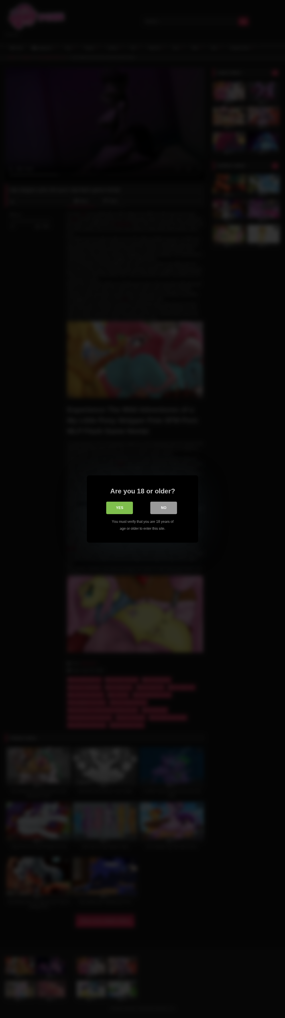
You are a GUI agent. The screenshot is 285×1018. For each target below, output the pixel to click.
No (163, 508)
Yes (119, 508)
